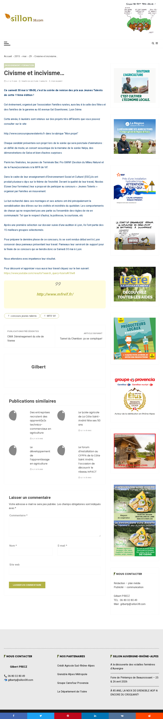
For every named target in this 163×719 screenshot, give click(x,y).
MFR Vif (51, 316)
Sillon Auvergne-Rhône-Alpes (136, 656)
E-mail (62, 546)
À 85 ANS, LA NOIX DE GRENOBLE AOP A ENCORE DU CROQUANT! (134, 693)
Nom (13, 546)
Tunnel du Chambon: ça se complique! (81, 339)
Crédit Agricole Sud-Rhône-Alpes (76, 666)
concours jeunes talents (23, 316)
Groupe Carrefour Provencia (73, 683)
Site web (14, 565)
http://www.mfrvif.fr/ (55, 294)
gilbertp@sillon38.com (20, 680)
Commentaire (18, 515)
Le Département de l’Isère (72, 692)
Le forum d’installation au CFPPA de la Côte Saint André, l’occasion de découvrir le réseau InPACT (89, 459)
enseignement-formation (19, 65)
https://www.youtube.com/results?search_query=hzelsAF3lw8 (39, 273)
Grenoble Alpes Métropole (72, 674)
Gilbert (59, 81)
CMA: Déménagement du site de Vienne (25, 339)
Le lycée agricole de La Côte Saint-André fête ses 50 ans (89, 418)
